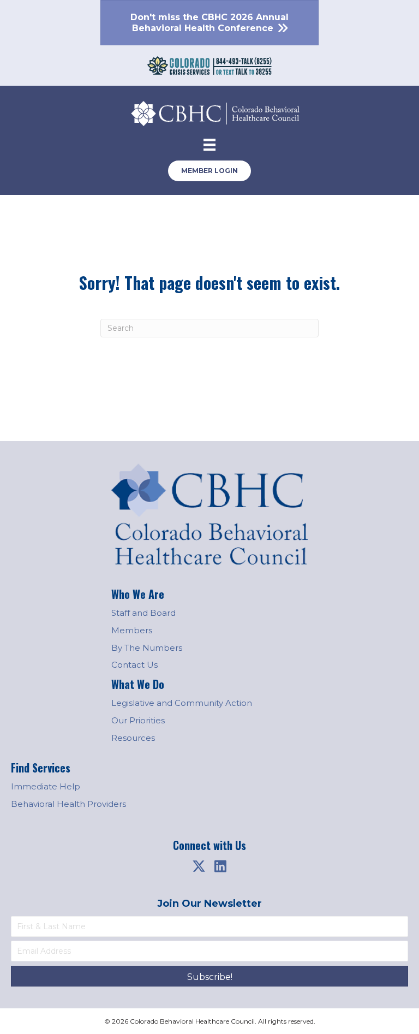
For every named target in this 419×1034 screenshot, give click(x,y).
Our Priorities (138, 720)
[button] (198, 866)
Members (131, 630)
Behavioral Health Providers (68, 804)
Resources (133, 738)
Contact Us (134, 664)
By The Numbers (146, 648)
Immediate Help (45, 786)
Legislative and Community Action (181, 703)
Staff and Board (143, 613)
